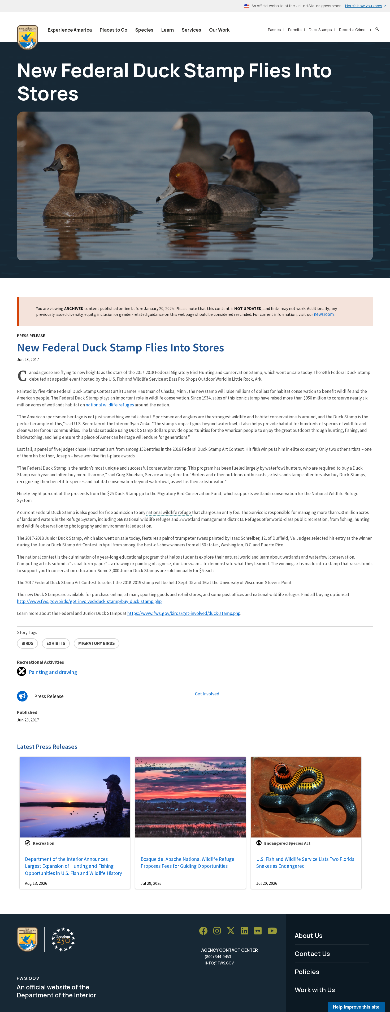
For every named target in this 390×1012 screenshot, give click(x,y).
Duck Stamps (320, 29)
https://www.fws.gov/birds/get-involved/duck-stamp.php (183, 613)
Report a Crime (352, 29)
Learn (167, 30)
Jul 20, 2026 (266, 883)
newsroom (324, 314)
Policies (307, 971)
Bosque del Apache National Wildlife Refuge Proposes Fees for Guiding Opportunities (187, 862)
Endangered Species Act (287, 843)
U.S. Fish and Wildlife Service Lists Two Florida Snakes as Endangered (305, 862)
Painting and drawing (53, 672)
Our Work (219, 30)
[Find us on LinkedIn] (246, 931)
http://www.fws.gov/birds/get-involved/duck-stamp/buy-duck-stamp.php (89, 601)
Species (144, 30)
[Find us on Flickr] (259, 931)
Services (191, 30)
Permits (295, 29)
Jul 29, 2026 (151, 883)
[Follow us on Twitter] (233, 931)
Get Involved (207, 694)
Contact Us (312, 953)
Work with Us (315, 989)
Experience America (70, 30)
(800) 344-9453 (218, 956)
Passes (274, 29)
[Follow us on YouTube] (274, 931)
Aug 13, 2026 (36, 883)
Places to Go (113, 30)
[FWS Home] (27, 37)
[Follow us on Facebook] (205, 931)
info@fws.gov (219, 963)
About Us (309, 935)
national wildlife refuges (110, 405)
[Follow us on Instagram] (218, 931)
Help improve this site (356, 1007)
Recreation (43, 843)
